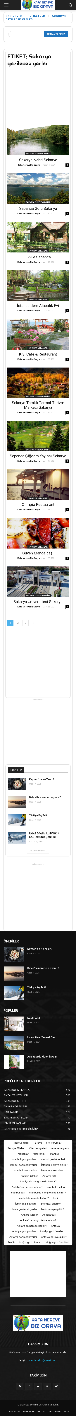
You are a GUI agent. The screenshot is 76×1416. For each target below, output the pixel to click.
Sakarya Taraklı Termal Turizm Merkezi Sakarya (38, 405)
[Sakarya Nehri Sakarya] (38, 140)
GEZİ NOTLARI (44, 1411)
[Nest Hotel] (14, 1024)
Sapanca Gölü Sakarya (38, 208)
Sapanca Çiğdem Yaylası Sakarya (38, 456)
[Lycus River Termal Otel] (14, 1043)
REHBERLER (28, 1411)
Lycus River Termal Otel (41, 1037)
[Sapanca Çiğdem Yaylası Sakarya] (38, 436)
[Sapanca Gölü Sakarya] (38, 188)
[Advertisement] (38, 93)
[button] (70, 5)
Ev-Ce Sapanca (38, 257)
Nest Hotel (33, 1018)
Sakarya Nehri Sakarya (38, 160)
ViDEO (67, 1411)
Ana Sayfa (14, 16)
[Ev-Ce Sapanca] (38, 237)
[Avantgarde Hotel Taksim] (14, 1062)
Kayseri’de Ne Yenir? (41, 779)
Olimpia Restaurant (38, 504)
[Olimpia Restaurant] (38, 484)
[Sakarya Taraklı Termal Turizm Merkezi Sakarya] (38, 383)
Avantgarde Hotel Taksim (42, 1056)
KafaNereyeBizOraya (29, 164)
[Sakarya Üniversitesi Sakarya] (38, 581)
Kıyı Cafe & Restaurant (38, 354)
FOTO (58, 1411)
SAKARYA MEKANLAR (38, 251)
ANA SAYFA (14, 1411)
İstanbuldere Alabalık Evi (38, 305)
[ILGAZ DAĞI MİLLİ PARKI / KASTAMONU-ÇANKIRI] (17, 838)
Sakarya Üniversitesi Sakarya (38, 601)
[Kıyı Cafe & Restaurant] (38, 334)
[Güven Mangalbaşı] (38, 533)
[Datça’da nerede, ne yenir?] (17, 802)
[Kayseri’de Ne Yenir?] (17, 784)
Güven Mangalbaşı (38, 553)
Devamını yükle (37, 850)
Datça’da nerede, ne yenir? (45, 797)
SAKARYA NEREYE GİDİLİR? (38, 153)
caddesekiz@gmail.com (43, 1360)
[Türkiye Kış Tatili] (17, 820)
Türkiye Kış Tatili (38, 815)
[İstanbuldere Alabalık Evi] (38, 285)
